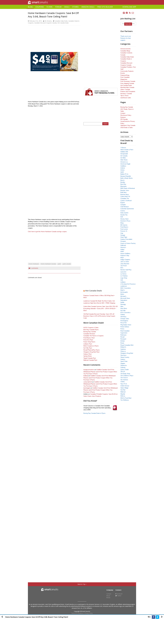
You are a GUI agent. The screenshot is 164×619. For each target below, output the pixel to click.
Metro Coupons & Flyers (91, 346)
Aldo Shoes (124, 160)
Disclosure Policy (125, 115)
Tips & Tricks (124, 95)
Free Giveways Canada (127, 81)
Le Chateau (124, 276)
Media (108, 597)
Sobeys (122, 359)
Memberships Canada (127, 87)
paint (59, 264)
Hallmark (123, 245)
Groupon (123, 241)
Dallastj (85, 375)
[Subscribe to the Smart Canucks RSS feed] (130, 13)
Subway (122, 367)
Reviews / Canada (126, 93)
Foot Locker (124, 229)
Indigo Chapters (125, 259)
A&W (122, 172)
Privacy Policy (89, 613)
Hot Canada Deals (63, 23)
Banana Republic (125, 176)
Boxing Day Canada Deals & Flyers (94, 413)
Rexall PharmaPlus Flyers (91, 350)
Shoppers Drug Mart (126, 353)
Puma (122, 329)
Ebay (122, 223)
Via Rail (122, 390)
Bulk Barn (123, 192)
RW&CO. (123, 347)
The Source (124, 377)
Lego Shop (123, 278)
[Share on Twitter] (157, 617)
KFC (121, 268)
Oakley (122, 314)
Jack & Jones (124, 261)
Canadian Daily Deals (61, 21)
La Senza (123, 274)
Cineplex (123, 204)
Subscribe (128, 24)
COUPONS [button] (39, 7)
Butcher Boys (124, 194)
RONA (122, 341)
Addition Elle (124, 152)
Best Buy (123, 184)
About (108, 596)
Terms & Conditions (77, 613)
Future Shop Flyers (89, 342)
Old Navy (123, 316)
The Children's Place (126, 375)
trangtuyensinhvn (88, 369)
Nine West (123, 308)
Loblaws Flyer (87, 344)
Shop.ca (123, 351)
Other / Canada (125, 89)
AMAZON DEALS (87, 7)
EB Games (123, 225)
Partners (123, 117)
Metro (122, 294)
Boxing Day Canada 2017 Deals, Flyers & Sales (126, 109)
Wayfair (122, 394)
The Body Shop (125, 373)
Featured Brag (124, 75)
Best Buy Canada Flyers (91, 329)
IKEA (122, 257)
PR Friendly (124, 119)
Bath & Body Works (126, 178)
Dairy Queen (124, 213)
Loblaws (123, 282)
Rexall (122, 337)
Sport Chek (123, 361)
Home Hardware (34, 264)
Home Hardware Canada (48, 264)
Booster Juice (124, 190)
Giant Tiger (123, 237)
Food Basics (124, 227)
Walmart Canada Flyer (90, 360)
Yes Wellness (124, 400)
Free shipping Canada (127, 83)
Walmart (123, 392)
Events (122, 73)
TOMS (122, 381)
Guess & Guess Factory (128, 243)
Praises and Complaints (127, 91)
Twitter (119, 596)
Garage (122, 235)
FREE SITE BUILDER (105, 7)
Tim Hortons (124, 379)
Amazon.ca (124, 162)
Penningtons (124, 320)
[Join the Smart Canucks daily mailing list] (132, 13)
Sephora (123, 349)
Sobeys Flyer (87, 354)
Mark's (122, 290)
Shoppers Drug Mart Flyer (91, 352)
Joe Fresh (123, 265)
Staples (122, 363)
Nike (121, 306)
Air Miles (123, 158)
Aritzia (122, 170)
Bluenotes (123, 186)
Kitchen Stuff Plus (125, 270)
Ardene (122, 168)
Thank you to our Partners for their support (125, 38)
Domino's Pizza (125, 221)
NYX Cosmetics (125, 312)
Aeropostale (124, 154)
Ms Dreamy (48, 21)
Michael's (123, 296)
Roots (122, 343)
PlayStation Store (125, 325)
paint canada (67, 264)
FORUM (58, 7)
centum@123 (87, 382)
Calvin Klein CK (125, 196)
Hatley (122, 249)
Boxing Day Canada (89, 331)
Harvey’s (123, 247)
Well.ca (122, 396)
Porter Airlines (124, 327)
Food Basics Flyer (89, 338)
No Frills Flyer (87, 348)
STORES (75, 7)
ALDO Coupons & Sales (91, 327)
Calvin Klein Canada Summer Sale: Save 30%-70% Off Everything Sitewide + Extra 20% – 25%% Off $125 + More (100, 308)
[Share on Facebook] (153, 617)
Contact (122, 113)
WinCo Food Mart (125, 398)
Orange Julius (124, 318)
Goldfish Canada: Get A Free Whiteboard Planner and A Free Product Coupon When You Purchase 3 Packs (100, 371)
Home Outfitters (125, 253)
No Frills (123, 310)
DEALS (66, 7)
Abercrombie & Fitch (126, 149)
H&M (122, 251)
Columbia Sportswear (127, 208)
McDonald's (124, 292)
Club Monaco (124, 206)
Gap (121, 233)
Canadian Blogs (125, 51)
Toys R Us (123, 384)
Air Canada (123, 156)
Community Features (127, 71)
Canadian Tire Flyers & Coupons (93, 335)
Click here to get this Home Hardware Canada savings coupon (47, 231)
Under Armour (124, 386)
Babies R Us (124, 174)
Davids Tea (123, 215)
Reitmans (123, 335)
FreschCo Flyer (88, 340)
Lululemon (123, 286)
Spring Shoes (87, 356)
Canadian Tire (124, 198)
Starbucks (123, 365)
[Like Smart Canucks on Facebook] (126, 13)
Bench (122, 180)
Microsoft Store (125, 298)
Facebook (119, 594)
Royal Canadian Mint (126, 345)
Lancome (123, 272)
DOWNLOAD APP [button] (129, 7)
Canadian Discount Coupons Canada (45, 23)
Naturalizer (123, 300)
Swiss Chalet (124, 369)
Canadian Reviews (89, 333)
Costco (122, 211)
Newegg (123, 304)
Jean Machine (124, 263)
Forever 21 (123, 231)
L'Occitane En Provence (128, 284)
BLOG (30, 7)
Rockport (123, 339)
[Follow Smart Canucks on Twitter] (124, 13)
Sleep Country (124, 357)
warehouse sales (125, 97)
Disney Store (124, 219)
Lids (121, 280)
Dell (121, 217)
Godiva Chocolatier (126, 239)
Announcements (125, 49)
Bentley (122, 182)
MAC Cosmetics (125, 288)
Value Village (124, 388)
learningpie (86, 388)
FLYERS (49, 7)
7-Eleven (123, 147)
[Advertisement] (82, 9)
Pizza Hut (123, 322)
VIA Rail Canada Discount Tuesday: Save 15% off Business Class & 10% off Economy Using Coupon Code (99, 316)
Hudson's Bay (124, 255)
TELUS (122, 371)
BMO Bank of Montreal (127, 188)
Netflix (122, 302)
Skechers (123, 355)
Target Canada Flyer (89, 358)
